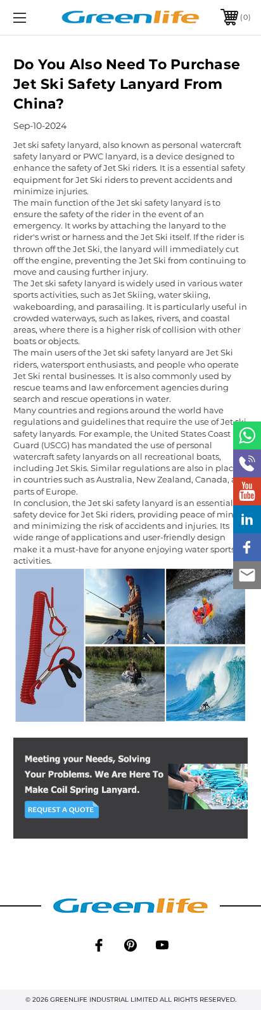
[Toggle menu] (36, 17)
